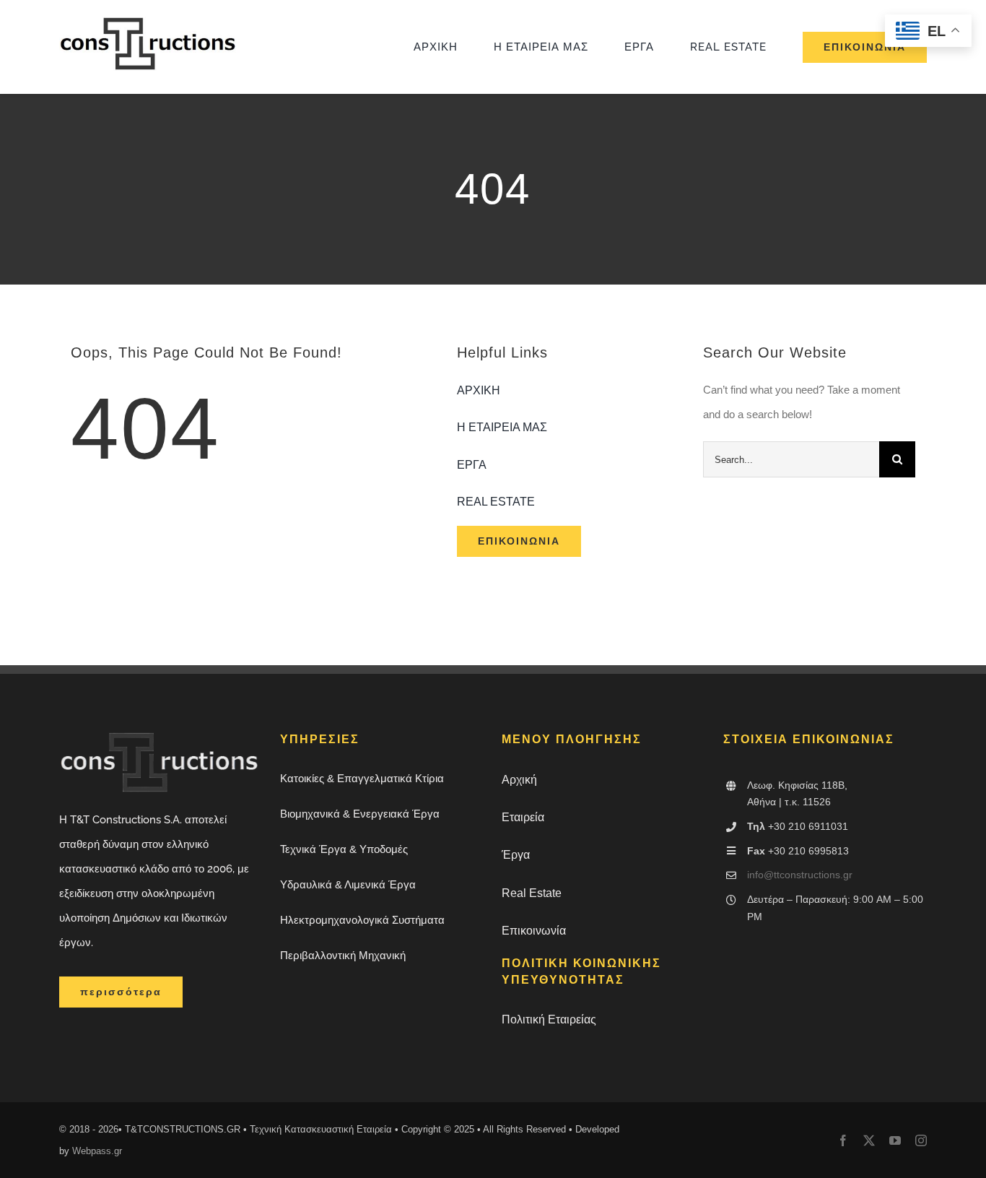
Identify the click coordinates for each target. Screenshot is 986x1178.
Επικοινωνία (534, 930)
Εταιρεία (523, 817)
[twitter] (869, 1140)
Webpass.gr (97, 1150)
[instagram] (921, 1140)
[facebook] (843, 1140)
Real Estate (532, 893)
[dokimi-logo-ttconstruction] (149, 22)
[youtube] (895, 1140)
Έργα (516, 855)
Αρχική (519, 780)
